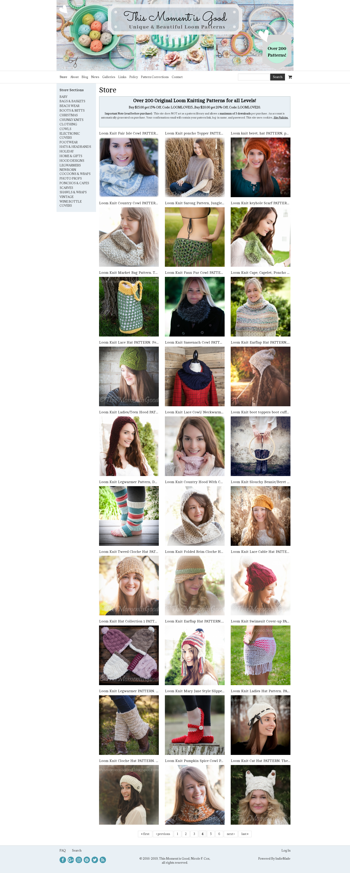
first (146, 834)
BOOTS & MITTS (72, 110)
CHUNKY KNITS (71, 120)
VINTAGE (67, 197)
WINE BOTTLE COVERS (71, 203)
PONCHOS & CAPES (74, 183)
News (95, 77)
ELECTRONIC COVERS (70, 136)
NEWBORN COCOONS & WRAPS (75, 172)
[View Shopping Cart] (289, 75)
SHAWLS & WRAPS (73, 192)
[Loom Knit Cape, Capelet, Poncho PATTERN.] (260, 306)
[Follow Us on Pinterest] (87, 860)
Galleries (108, 77)
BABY (63, 97)
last (244, 834)
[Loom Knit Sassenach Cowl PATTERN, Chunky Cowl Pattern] (195, 376)
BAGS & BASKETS (72, 101)
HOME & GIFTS (71, 156)
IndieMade (282, 858)
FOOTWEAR (69, 142)
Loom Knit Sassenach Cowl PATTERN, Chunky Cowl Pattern (215, 342)
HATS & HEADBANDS (75, 147)
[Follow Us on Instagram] (79, 860)
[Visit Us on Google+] (71, 860)
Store (63, 77)
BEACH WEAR (69, 106)
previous (163, 834)
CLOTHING (68, 124)
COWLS (65, 129)
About (74, 77)
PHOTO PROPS (71, 178)
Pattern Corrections (155, 77)
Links (122, 77)
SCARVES (66, 188)
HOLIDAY (67, 151)
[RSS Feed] (103, 860)
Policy (133, 77)
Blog (85, 77)
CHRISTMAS (69, 115)
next (230, 834)
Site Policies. (280, 117)
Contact (177, 77)
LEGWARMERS (70, 165)
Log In (286, 850)
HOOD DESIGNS (72, 161)
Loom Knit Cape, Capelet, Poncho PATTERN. (267, 273)
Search (76, 850)
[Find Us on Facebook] (63, 860)
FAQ (63, 850)
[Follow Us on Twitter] (95, 860)
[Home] (175, 35)
